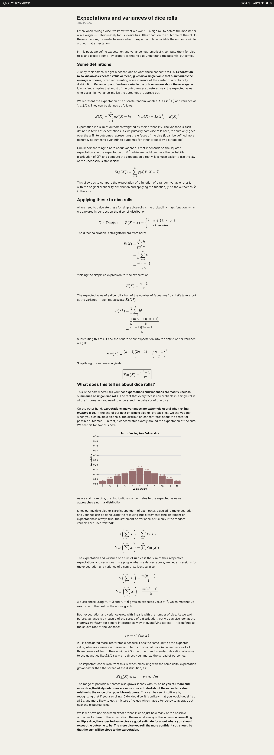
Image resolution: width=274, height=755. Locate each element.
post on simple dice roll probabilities (144, 412)
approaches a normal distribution (99, 502)
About (258, 3)
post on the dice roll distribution (124, 211)
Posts (245, 3)
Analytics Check (16, 3)
